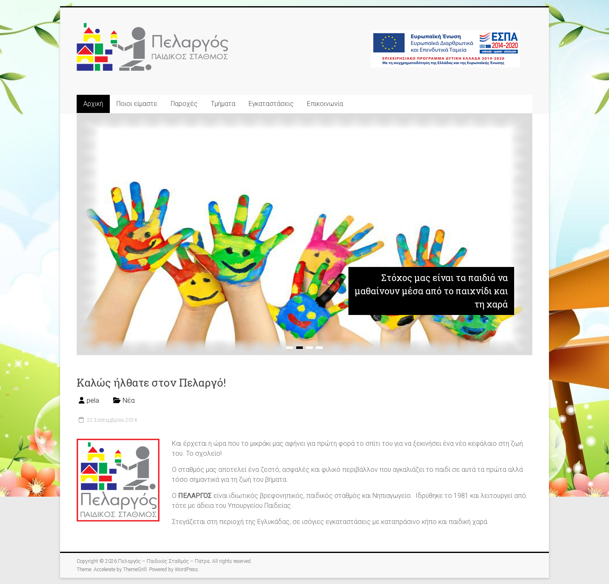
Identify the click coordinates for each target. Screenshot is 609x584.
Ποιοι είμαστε (136, 104)
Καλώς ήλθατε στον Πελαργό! (151, 382)
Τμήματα (223, 104)
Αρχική (93, 104)
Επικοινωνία (325, 104)
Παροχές (184, 104)
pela (93, 400)
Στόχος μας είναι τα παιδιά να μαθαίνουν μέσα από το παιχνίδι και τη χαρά (431, 291)
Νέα (129, 400)
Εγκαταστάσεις (271, 104)
